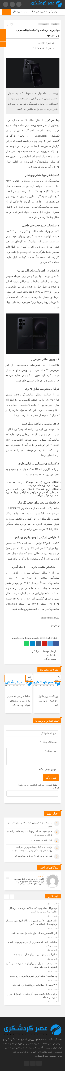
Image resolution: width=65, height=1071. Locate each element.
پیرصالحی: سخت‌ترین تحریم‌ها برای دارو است (33, 976)
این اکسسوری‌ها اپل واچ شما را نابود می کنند (48, 700)
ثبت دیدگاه (51, 778)
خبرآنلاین (36, 651)
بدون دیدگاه (50, 659)
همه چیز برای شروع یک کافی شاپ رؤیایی (33, 856)
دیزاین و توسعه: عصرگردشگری (48, 1056)
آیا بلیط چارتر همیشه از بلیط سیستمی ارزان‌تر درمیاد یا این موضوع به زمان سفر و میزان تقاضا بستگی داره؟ (29, 881)
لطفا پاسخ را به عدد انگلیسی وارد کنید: (38, 785)
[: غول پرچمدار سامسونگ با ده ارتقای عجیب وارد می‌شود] (8, 53)
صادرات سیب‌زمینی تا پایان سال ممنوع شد (35, 954)
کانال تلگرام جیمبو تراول (41, 840)
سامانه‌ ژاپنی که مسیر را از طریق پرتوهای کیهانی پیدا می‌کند (18, 700)
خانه (55, 24)
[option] (46, 693)
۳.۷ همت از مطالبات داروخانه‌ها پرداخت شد (34, 985)
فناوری (44, 24)
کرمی (41, 875)
